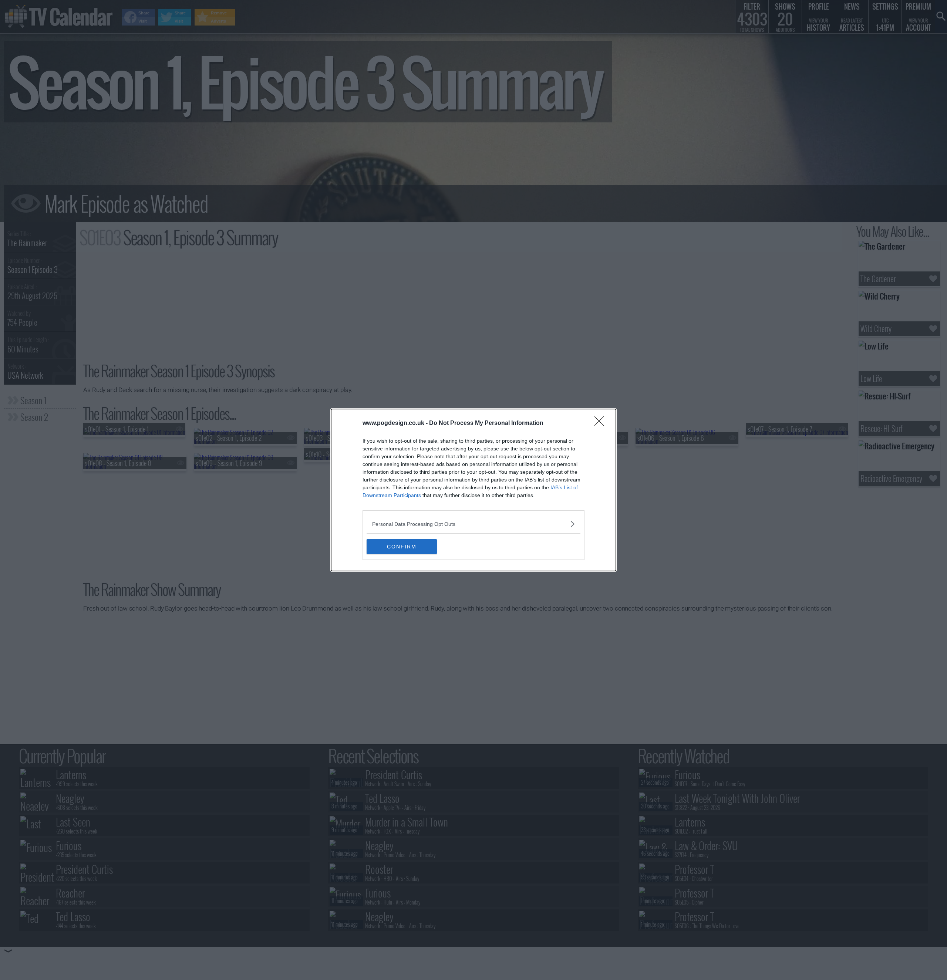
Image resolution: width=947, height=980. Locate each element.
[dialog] (473, 490)
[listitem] (473, 524)
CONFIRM (402, 547)
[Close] (601, 423)
